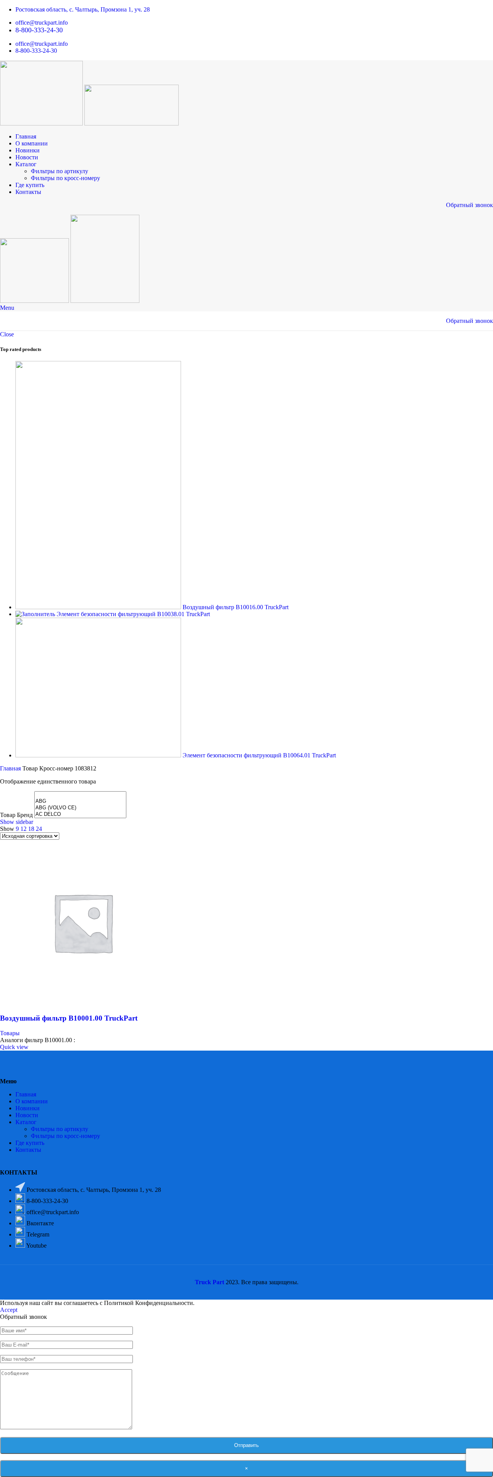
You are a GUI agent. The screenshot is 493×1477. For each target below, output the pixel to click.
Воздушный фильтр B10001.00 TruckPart (69, 1018)
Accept (8, 1310)
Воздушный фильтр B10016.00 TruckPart (235, 607)
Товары (10, 1033)
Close (7, 334)
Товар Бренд (16, 815)
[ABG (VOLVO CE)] (80, 808)
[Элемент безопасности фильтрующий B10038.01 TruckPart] (36, 614)
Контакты (28, 1149)
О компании (31, 1101)
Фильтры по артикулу (59, 171)
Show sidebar (16, 822)
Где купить (29, 1142)
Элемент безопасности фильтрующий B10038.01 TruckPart (133, 614)
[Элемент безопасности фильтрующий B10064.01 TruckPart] (99, 755)
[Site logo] (42, 123)
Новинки (27, 1108)
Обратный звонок (469, 205)
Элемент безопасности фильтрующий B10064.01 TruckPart (259, 755)
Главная (11, 768)
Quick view (14, 1047)
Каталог (26, 1122)
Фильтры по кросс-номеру (65, 178)
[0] (80, 795)
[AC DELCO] (80, 814)
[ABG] (80, 801)
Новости (26, 1115)
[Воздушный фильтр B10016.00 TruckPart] (99, 607)
